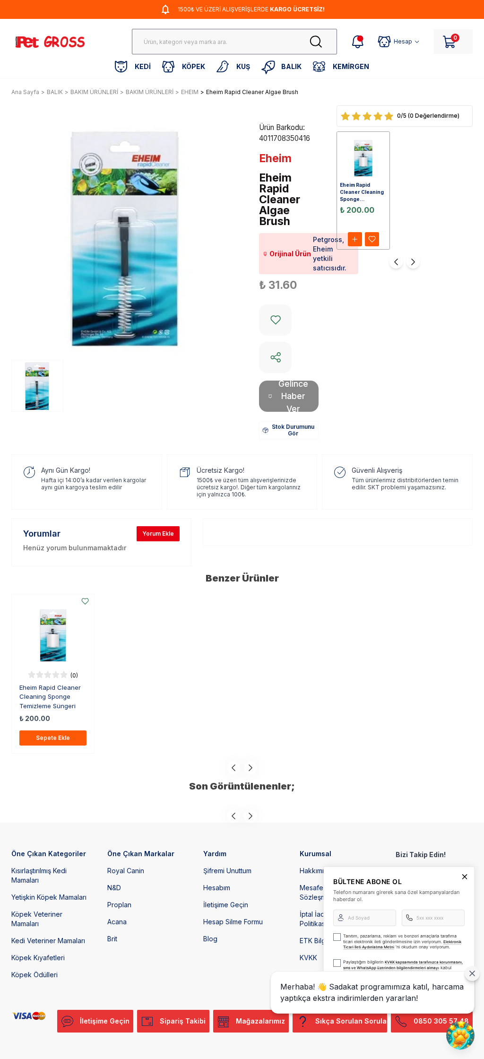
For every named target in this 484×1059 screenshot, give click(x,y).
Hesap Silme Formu (233, 922)
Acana (117, 922)
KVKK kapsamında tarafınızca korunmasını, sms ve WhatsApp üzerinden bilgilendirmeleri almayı (403, 965)
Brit (112, 939)
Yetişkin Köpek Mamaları (48, 897)
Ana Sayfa (25, 91)
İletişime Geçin (225, 905)
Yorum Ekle (158, 533)
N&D (114, 888)
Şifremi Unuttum (227, 871)
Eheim (275, 158)
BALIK (55, 91)
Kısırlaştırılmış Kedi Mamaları (39, 875)
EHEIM (190, 91)
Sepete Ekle (53, 737)
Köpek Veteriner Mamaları (36, 919)
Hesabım (216, 888)
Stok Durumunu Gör (293, 430)
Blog (210, 939)
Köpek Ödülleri (34, 975)
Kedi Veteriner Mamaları (48, 941)
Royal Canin (125, 871)
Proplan (119, 905)
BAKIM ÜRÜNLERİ (94, 91)
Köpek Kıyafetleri (38, 958)
